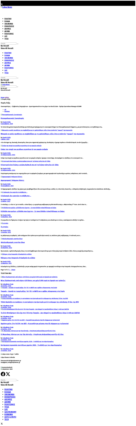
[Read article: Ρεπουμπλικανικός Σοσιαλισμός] (65, 115)
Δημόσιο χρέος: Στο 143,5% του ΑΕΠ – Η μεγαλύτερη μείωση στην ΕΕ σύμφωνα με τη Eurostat (35, 324)
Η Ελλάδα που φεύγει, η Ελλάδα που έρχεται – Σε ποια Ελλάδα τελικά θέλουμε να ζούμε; (33, 211)
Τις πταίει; (4, 227)
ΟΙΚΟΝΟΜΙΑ (8, 24)
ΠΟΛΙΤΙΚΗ (7, 19)
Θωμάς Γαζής (7, 122)
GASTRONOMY (10, 412)
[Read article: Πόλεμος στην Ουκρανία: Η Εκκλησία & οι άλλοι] (65, 254)
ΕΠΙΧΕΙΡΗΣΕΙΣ (9, 26)
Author (7, 97)
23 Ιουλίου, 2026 (6, 307)
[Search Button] (17, 380)
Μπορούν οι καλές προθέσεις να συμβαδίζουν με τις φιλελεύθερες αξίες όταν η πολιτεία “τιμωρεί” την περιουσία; (43, 134)
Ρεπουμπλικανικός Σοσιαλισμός (12, 118)
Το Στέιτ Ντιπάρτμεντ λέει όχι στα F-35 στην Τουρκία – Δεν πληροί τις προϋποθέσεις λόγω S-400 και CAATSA (40, 313)
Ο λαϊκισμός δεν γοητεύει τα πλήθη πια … (16, 196)
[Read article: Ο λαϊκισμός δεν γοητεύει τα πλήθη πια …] (65, 192)
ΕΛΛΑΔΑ (7, 21)
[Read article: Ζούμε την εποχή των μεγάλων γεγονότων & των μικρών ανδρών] (65, 146)
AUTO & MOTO (10, 417)
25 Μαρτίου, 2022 (6, 263)
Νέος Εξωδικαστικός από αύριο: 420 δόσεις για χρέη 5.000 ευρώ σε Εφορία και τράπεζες (33, 281)
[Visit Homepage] (6, 7)
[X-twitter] (8, 374)
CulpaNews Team (8, 284)
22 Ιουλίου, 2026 (6, 318)
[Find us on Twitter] (2, 4)
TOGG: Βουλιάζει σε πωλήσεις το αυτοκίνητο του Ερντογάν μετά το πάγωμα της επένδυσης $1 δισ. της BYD (40, 302)
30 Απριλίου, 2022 (6, 248)
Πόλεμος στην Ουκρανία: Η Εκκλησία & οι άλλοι (18, 258)
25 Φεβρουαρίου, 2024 (8, 155)
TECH (6, 419)
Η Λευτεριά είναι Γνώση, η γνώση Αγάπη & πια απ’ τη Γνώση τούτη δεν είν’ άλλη (29, 165)
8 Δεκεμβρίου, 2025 (7, 124)
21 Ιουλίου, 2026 (6, 329)
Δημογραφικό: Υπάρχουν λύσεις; (12, 180)
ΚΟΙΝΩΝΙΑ (8, 414)
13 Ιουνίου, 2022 (6, 232)
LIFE (5, 36)
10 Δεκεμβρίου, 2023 (7, 186)
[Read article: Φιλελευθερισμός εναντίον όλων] (65, 239)
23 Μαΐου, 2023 (5, 201)
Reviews (7, 111)
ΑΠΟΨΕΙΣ (7, 29)
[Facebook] (3, 374)
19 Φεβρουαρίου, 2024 (8, 170)
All (5, 110)
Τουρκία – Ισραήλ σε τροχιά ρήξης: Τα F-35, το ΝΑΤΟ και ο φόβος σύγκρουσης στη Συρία (33, 291)
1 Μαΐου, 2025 (5, 139)
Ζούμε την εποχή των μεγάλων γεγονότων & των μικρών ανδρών (24, 149)
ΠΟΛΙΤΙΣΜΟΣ (9, 34)
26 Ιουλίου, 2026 (6, 286)
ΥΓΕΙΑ (6, 39)
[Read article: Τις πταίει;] (65, 223)
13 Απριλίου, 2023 (6, 217)
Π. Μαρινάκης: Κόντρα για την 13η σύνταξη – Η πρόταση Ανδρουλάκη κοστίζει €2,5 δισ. (32, 334)
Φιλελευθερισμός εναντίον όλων (13, 242)
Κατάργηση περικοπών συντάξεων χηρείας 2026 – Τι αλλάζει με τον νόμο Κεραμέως (31, 345)
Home (2, 97)
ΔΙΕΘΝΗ (7, 31)
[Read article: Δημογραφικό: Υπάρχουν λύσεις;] (65, 177)
